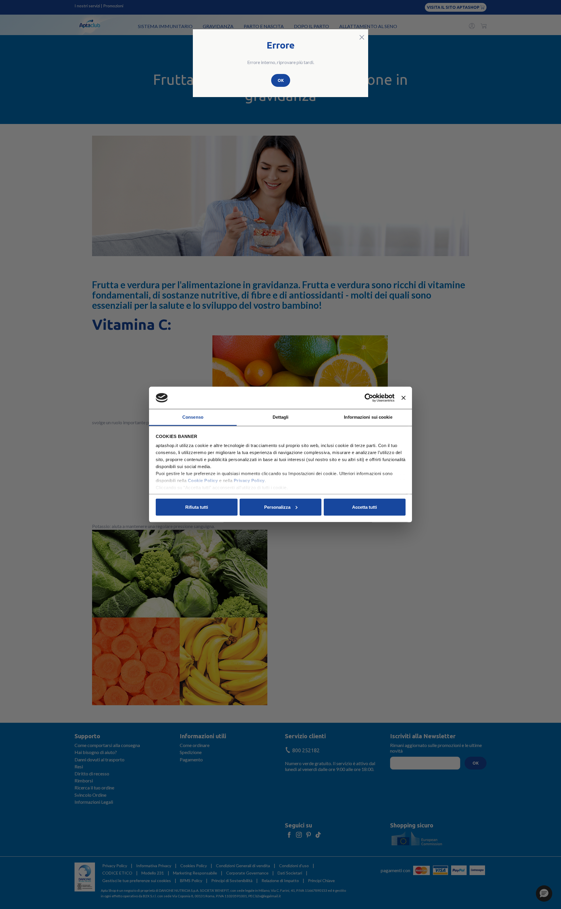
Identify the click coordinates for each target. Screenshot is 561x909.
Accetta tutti (364, 506)
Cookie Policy (203, 480)
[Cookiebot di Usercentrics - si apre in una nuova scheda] (368, 398)
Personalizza (277, 506)
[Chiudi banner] (403, 398)
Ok (281, 80)
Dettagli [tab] (281, 417)
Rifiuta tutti (196, 506)
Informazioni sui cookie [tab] (368, 417)
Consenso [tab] (192, 417)
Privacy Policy (249, 480)
